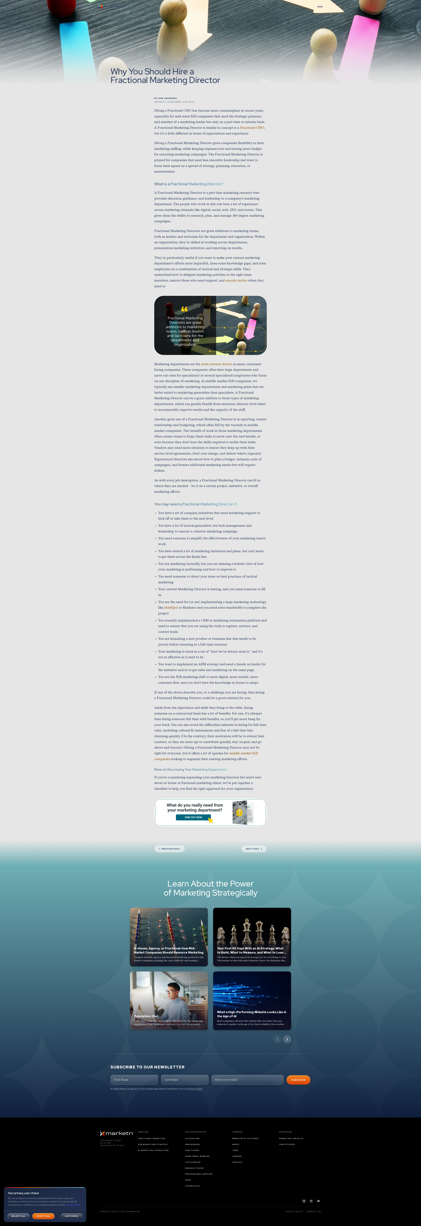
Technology (192, 1186)
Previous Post (170, 849)
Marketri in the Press (245, 1138)
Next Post (253, 849)
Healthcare (192, 1150)
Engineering (192, 1144)
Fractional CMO (252, 128)
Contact (237, 1162)
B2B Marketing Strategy (153, 1144)
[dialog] (45, 1204)
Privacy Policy (195, 1089)
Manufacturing (194, 1168)
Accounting (192, 1138)
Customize (72, 1216)
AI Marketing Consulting (153, 1150)
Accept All (43, 1216)
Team (235, 1150)
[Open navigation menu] (320, 6)
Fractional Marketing (151, 1138)
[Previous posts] (277, 1039)
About (236, 1144)
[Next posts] (287, 1039)
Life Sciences (193, 1162)
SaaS (188, 1180)
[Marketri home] (113, 6)
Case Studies (287, 1144)
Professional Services (199, 1174)
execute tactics (236, 280)
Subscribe (298, 1080)
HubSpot (171, 607)
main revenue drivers (217, 364)
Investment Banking (197, 1156)
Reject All (18, 1216)
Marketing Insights (291, 1138)
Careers (237, 1156)
